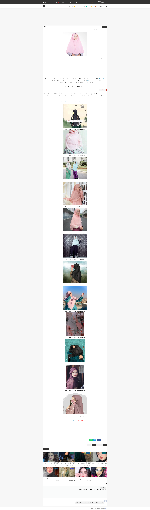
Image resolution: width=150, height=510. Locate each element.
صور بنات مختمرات (102, 78)
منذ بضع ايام (88, 462)
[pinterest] (43, 2)
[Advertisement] (75, 16)
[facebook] (47, 2)
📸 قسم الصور (104, 6)
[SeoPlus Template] (105, 508)
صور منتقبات (70, 101)
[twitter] (45, 2)
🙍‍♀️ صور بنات (78, 6)
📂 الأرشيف (64, 2)
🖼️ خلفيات (95, 6)
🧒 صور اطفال (72, 6)
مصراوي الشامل (101, 2)
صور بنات (89, 80)
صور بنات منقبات (77, 101)
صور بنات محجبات (63, 101)
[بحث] (44, 6)
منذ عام (56, 477)
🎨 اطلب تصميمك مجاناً (89, 2)
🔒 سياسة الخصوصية (78, 2)
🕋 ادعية (99, 6)
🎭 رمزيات (90, 6)
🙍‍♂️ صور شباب (84, 6)
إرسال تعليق (102, 487)
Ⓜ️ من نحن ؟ (70, 2)
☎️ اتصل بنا (57, 2)
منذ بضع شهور (104, 462)
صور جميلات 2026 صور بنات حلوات (100, 479)
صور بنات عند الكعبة (70, 420)
